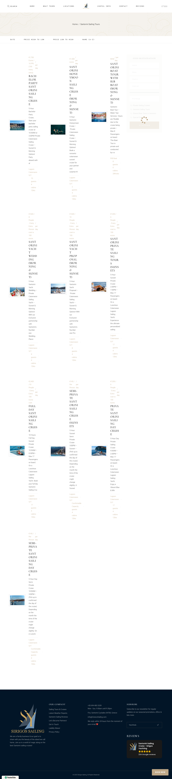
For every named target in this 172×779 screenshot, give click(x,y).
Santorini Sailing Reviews (58, 717)
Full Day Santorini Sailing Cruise (33, 418)
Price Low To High (63, 39)
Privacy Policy (54, 732)
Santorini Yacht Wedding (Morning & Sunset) (33, 259)
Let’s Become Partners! (58, 721)
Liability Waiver (54, 728)
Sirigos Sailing (82, 775)
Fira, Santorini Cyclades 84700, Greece (102, 713)
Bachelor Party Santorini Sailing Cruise (33, 90)
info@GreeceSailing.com (97, 717)
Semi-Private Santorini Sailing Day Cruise (33, 559)
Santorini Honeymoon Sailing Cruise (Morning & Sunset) (74, 89)
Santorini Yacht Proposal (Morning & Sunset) (74, 259)
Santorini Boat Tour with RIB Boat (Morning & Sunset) (114, 83)
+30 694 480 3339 (94, 705)
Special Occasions (140, 117)
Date (12, 39)
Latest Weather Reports (58, 713)
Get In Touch (54, 724)
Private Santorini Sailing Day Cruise (114, 420)
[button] (144, 749)
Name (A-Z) (89, 39)
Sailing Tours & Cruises (57, 709)
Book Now (160, 772)
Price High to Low (34, 39)
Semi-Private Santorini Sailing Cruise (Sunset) (74, 408)
